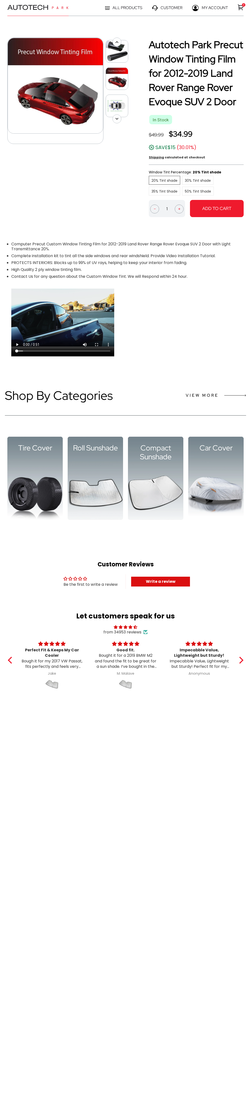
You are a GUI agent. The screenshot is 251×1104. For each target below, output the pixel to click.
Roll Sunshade (95, 447)
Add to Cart (216, 208)
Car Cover (216, 447)
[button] (11, 660)
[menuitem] (241, 7)
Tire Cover (35, 447)
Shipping (156, 157)
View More (202, 395)
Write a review (161, 581)
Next (106, 91)
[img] (125, 627)
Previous (5, 91)
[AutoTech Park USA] (38, 8)
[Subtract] (155, 208)
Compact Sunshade (156, 452)
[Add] (179, 208)
